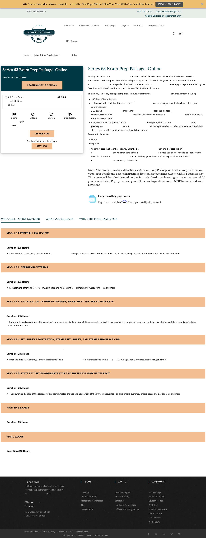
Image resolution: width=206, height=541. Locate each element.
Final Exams (15, 436)
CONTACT (122, 482)
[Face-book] (148, 532)
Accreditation (87, 509)
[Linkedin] (164, 532)
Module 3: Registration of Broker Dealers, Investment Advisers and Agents (60, 301)
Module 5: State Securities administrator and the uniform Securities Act (58, 373)
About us (85, 492)
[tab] (20, 220)
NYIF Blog (153, 505)
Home (26, 55)
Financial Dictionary (158, 509)
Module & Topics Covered (20, 218)
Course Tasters (155, 513)
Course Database (88, 497)
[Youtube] (156, 532)
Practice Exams (18, 407)
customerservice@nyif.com (168, 11)
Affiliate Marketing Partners (127, 509)
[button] (103, 4)
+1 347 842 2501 (144, 11)
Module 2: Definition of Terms (27, 267)
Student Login (155, 492)
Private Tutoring (122, 497)
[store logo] (39, 33)
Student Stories (156, 501)
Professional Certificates (92, 501)
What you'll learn (60, 218)
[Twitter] (171, 532)
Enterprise (119, 501)
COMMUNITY (158, 482)
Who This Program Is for (98, 218)
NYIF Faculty (154, 522)
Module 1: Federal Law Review (28, 233)
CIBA (83, 505)
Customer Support (123, 492)
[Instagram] (179, 532)
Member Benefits (157, 497)
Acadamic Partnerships (125, 505)
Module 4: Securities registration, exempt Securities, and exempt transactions (63, 339)
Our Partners (155, 518)
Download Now (169, 4)
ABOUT (87, 482)
